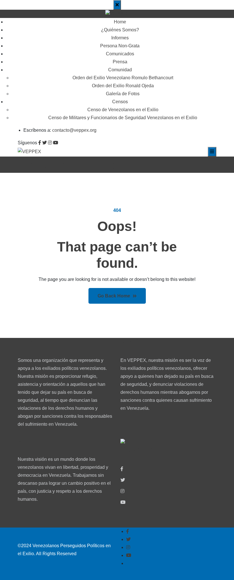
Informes (120, 37)
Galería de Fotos (123, 93)
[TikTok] (122, 514)
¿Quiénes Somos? (120, 29)
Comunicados (120, 53)
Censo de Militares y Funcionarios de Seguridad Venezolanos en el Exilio (122, 117)
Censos (120, 101)
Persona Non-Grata (120, 45)
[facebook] (121, 469)
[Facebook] (127, 532)
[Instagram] (122, 491)
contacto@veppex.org (74, 130)
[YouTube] (123, 502)
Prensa (120, 61)
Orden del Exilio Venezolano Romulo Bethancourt (122, 77)
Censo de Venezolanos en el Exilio (122, 109)
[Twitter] (122, 480)
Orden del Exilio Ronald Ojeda (123, 85)
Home (120, 21)
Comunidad (120, 69)
